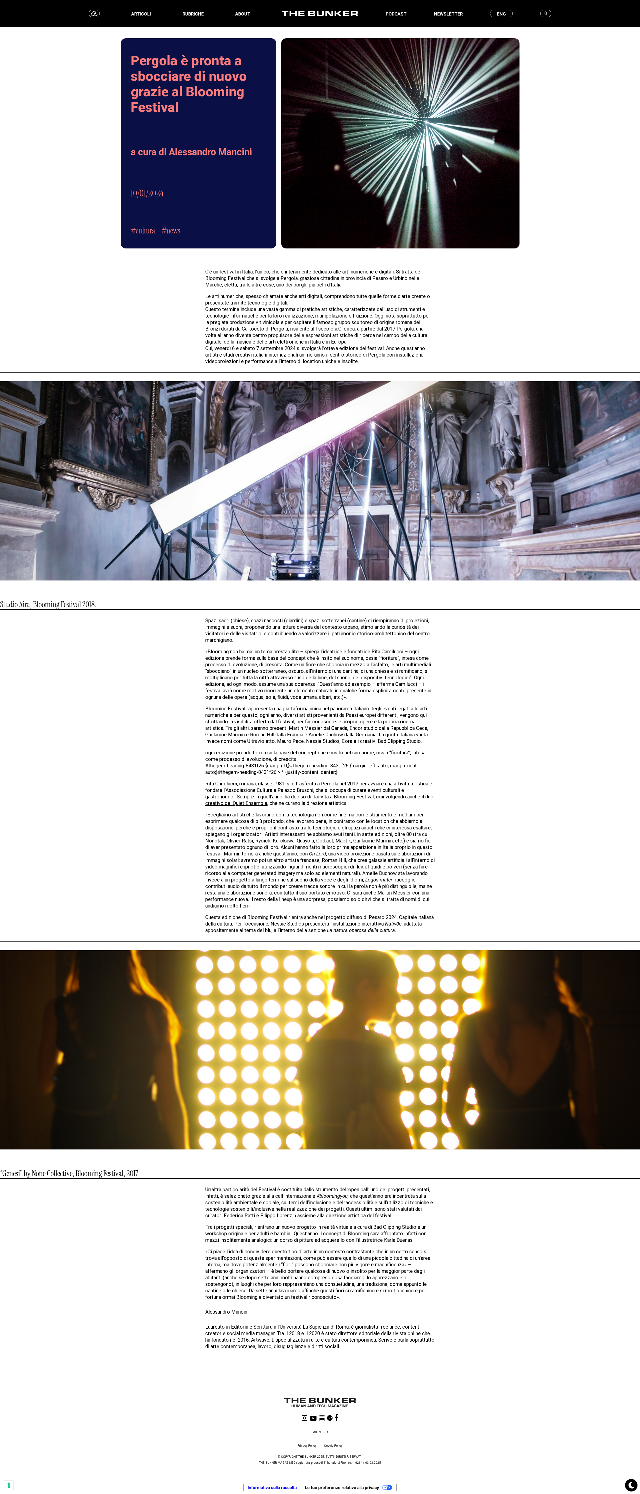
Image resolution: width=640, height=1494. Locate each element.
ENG (501, 14)
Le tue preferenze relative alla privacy (342, 1487)
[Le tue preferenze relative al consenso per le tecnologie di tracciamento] (9, 1485)
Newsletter (448, 14)
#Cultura (143, 231)
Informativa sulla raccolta (272, 1487)
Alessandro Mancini (210, 152)
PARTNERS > (320, 1432)
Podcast (396, 14)
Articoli (141, 14)
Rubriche (193, 14)
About (242, 14)
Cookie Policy (333, 1445)
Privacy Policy (307, 1445)
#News (171, 231)
